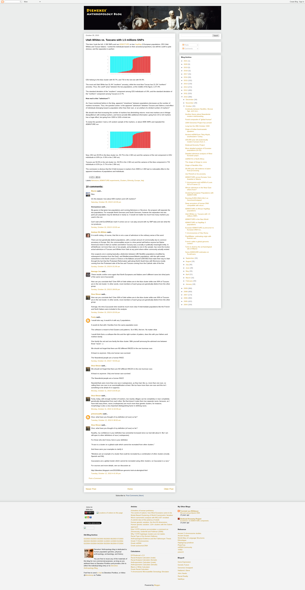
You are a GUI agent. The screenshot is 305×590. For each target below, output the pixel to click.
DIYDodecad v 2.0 (138, 555)
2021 (186, 61)
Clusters (123, 180)
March (188, 278)
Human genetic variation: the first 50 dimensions (149, 522)
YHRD (180, 550)
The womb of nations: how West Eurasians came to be (151, 513)
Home (130, 489)
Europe (137, 180)
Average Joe (96, 271)
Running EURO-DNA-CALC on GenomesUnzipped (196, 199)
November (190, 103)
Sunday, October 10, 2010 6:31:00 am (105, 266)
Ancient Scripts (183, 536)
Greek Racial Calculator (140, 569)
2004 (186, 305)
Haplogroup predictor (186, 543)
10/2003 (100, 541)
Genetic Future (183, 565)
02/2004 (87, 543)
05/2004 (107, 543)
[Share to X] (95, 177)
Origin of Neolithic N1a (193, 165)
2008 (186, 291)
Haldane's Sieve (184, 570)
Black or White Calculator (140, 567)
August (188, 261)
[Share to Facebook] (97, 177)
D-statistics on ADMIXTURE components (194, 521)
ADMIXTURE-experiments (109, 180)
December (190, 99)
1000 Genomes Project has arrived (198, 123)
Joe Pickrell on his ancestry (195, 174)
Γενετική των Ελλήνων (189, 511)
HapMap (138, 44)
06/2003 (113, 539)
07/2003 (120, 539)
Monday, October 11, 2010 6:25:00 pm (105, 391)
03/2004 (93, 543)
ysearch (181, 552)
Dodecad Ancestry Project (195, 145)
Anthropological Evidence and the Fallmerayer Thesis (151, 539)
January (189, 284)
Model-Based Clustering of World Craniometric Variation (152, 515)
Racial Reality (183, 576)
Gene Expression (184, 562)
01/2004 (120, 541)
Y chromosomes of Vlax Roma (196, 233)
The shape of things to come (196, 162)
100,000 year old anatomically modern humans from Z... (196, 141)
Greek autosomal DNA (139, 546)
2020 (186, 64)
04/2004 (100, 543)
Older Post (168, 489)
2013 (186, 87)
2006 (186, 298)
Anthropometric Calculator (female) (144, 565)
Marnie (94, 191)
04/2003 (100, 539)
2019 (186, 67)
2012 (186, 90)
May (187, 271)
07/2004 (120, 543)
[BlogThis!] (92, 177)
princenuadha (96, 414)
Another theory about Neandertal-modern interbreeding (198, 115)
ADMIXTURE (124, 44)
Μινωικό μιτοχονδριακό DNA (190, 513)
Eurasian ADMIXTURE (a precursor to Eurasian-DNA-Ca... (199, 229)
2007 (186, 295)
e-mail (99, 573)
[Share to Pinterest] (99, 177)
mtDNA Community (185, 547)
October (189, 106)
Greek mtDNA (136, 543)
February (189, 281)
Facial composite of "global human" (198, 119)
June (188, 268)
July (187, 265)
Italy (142, 180)
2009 (186, 288)
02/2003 (87, 539)
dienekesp (89, 575)
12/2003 (113, 541)
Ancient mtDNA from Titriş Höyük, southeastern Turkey (197, 135)
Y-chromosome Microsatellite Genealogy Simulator (150, 572)
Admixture (95, 180)
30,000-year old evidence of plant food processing (198, 170)
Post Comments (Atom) (135, 495)
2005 (186, 301)
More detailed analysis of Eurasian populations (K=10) (198, 149)
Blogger (157, 585)
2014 (186, 84)
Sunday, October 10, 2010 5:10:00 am (105, 227)
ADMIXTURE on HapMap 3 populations (195, 223)
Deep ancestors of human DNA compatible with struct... (197, 204)
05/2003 (107, 539)
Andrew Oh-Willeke (99, 232)
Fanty (93, 317)
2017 (186, 74)
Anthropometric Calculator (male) (143, 562)
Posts (186, 45)
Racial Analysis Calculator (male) (143, 558)
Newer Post (91, 489)
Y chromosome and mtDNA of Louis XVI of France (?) (198, 183)
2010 (186, 97)
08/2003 (87, 541)
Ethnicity (130, 180)
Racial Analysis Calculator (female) (144, 560)
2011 (186, 93)
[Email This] (90, 177)
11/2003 (107, 541)
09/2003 (93, 541)
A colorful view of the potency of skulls (145, 520)
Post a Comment (95, 478)
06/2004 (113, 543)
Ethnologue (182, 540)
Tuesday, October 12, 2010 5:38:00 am (106, 420)
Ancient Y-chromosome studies (189, 533)
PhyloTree (181, 545)
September (190, 258)
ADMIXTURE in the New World (196, 219)
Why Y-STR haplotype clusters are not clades (148, 534)
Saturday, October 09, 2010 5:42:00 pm (106, 202)
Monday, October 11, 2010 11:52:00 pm (106, 409)
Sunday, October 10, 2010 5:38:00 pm (105, 289)
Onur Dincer (96, 294)
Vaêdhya (181, 579)
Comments (188, 49)
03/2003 (93, 539)
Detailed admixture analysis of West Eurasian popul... (198, 155)
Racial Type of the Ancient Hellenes (144, 536)
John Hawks (182, 573)
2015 (186, 80)
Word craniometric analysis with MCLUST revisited (150, 518)
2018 (186, 71)
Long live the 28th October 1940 (197, 126)
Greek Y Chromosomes (140, 541)
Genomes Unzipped (185, 568)
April (188, 274)
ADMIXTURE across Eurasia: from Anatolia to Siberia (198, 178)
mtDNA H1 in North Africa (194, 159)
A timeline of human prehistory (142, 510)
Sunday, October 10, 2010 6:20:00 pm (105, 312)
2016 (186, 77)
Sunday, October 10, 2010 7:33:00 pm (105, 361)
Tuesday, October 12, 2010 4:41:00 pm (106, 473)
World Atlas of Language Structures (191, 538)
